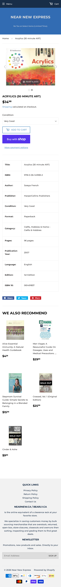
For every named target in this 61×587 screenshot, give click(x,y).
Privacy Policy (30, 490)
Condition (8, 115)
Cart (56, 4)
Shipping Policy (30, 498)
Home (5, 38)
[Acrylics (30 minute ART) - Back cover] (32, 90)
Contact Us (30, 501)
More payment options (16, 147)
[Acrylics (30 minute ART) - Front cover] (29, 90)
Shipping (7, 106)
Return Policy (30, 494)
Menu (9, 4)
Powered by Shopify (44, 570)
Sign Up (53, 556)
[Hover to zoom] (30, 66)
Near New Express (30, 17)
